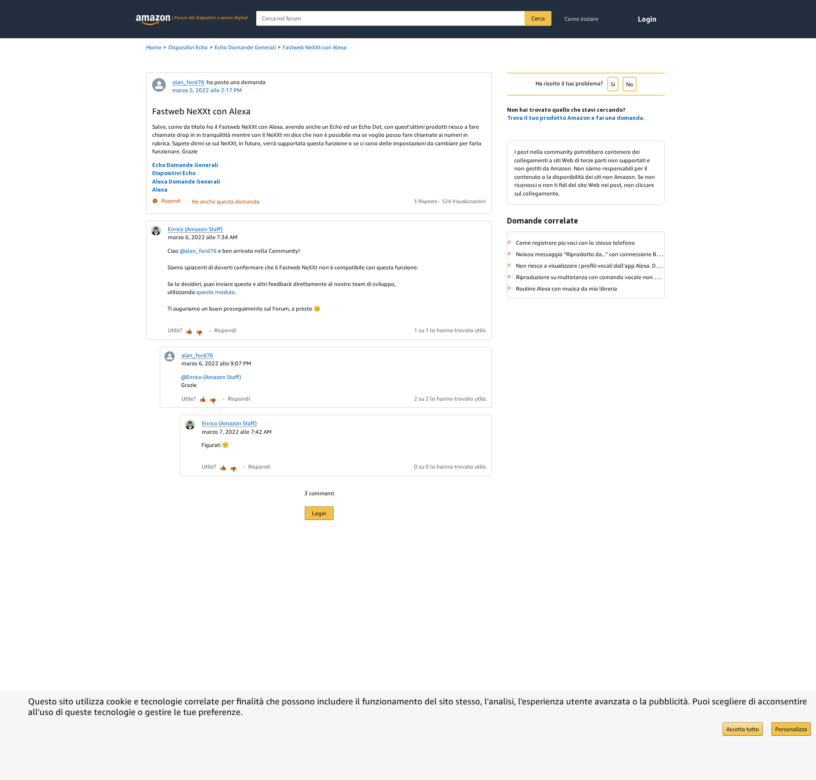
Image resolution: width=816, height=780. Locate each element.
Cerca (538, 18)
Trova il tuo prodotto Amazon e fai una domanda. (576, 117)
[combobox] (404, 18)
